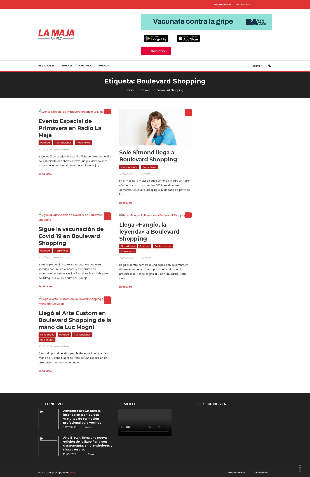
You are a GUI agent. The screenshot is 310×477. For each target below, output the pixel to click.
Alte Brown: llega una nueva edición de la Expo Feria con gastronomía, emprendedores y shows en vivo (87, 443)
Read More (45, 174)
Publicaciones (63, 142)
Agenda (103, 65)
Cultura (85, 65)
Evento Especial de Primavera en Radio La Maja (70, 128)
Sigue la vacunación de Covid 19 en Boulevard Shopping (71, 236)
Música (67, 65)
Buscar (257, 66)
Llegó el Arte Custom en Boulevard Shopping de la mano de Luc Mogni (75, 320)
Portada (45, 142)
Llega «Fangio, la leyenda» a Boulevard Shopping (149, 231)
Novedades (128, 246)
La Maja (65, 149)
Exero (73, 472)
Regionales (46, 65)
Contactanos (242, 4)
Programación (222, 4)
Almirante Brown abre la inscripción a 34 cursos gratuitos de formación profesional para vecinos (82, 416)
